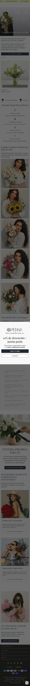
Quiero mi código (15, 351)
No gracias (15, 355)
